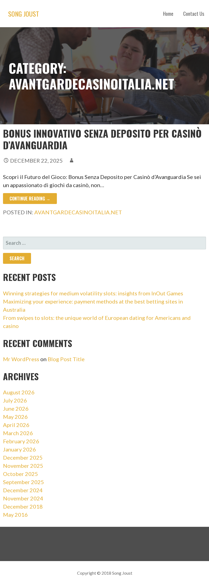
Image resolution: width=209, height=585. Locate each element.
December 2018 (23, 506)
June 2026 (16, 408)
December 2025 (23, 457)
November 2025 (23, 465)
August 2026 (19, 392)
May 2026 (15, 416)
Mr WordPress (21, 359)
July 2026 (15, 400)
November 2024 (23, 498)
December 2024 (23, 490)
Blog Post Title (66, 359)
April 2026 (16, 425)
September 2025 (23, 482)
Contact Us (193, 13)
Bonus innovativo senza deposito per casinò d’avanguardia (102, 139)
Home (168, 13)
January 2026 (19, 449)
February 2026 (21, 441)
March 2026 (18, 433)
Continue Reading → (30, 198)
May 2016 (15, 514)
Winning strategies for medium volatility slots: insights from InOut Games (93, 293)
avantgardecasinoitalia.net (78, 212)
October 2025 (20, 474)
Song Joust (23, 13)
